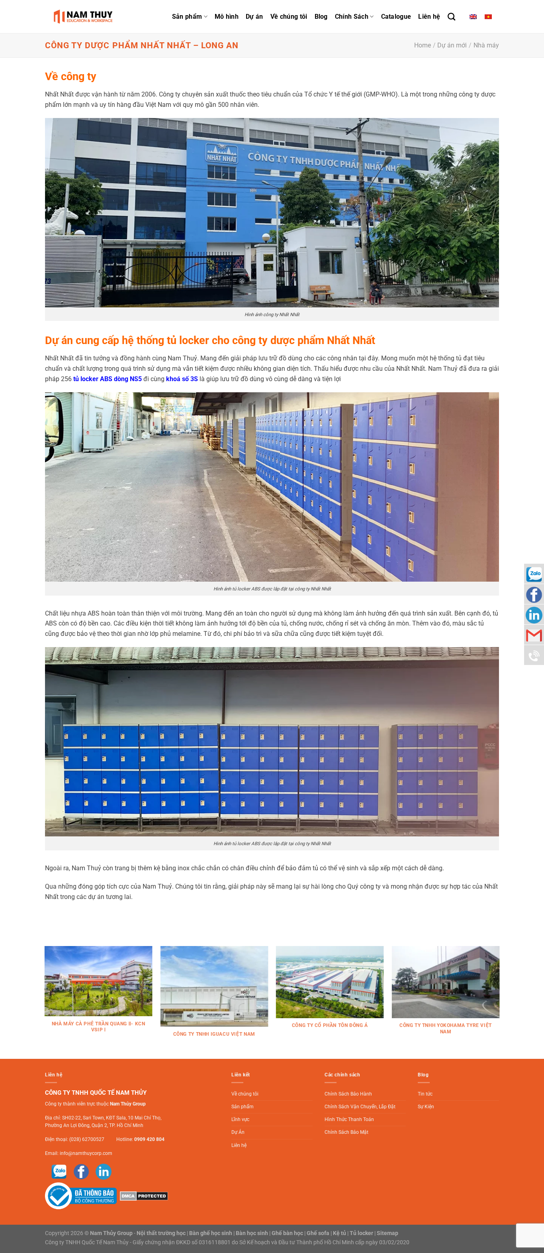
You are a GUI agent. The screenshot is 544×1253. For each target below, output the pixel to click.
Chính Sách (351, 16)
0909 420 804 (149, 1139)
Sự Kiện (426, 1106)
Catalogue (396, 16)
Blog (321, 16)
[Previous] (45, 1001)
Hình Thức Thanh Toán (349, 1119)
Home (422, 45)
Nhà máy (486, 45)
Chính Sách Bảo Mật (346, 1132)
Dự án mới (452, 45)
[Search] (451, 16)
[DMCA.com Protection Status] (143, 1195)
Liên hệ (429, 16)
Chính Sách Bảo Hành (348, 1094)
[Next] (499, 1001)
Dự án (254, 16)
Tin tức (425, 1094)
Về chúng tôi (288, 16)
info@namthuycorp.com (86, 1153)
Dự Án (238, 1132)
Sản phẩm (187, 16)
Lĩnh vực (240, 1119)
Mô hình (227, 16)
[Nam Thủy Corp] (85, 16)
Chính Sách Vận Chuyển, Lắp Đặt (360, 1106)
